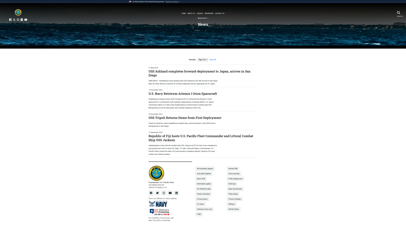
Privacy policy (202, 199)
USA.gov (231, 204)
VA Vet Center (233, 209)
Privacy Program (234, 199)
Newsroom (202, 18)
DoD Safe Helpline (204, 174)
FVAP (199, 214)
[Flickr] (22, 19)
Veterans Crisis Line (204, 209)
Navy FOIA (201, 179)
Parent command (203, 194)
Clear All (212, 60)
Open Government (235, 189)
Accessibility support (205, 169)
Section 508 (232, 169)
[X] (14, 19)
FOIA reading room (235, 179)
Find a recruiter (234, 174)
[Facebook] (10, 19)
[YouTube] (25, 19)
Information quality (204, 184)
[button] (173, 2)
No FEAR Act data (204, 189)
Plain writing (233, 194)
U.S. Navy (200, 204)
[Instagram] (18, 19)
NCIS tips (232, 184)
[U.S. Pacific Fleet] (18, 12)
